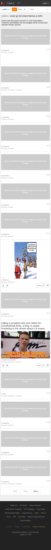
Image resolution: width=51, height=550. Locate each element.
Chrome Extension (38, 527)
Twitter (17, 527)
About (37, 513)
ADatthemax (6, 280)
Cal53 (4, 394)
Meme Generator (35, 505)
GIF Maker (23, 505)
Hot (14, 9)
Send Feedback (25, 520)
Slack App (21, 517)
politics (5, 9)
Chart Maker (41, 509)
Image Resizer (27, 513)
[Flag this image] (48, 285)
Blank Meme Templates (14, 509)
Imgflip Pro (13, 505)
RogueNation (6, 50)
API (14, 517)
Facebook (9, 527)
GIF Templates (29, 509)
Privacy (43, 513)
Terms (9, 517)
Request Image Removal (36, 517)
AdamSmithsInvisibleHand (9, 360)
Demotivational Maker (12, 513)
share (39, 285)
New (20, 9)
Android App (26, 527)
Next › (36, 491)
